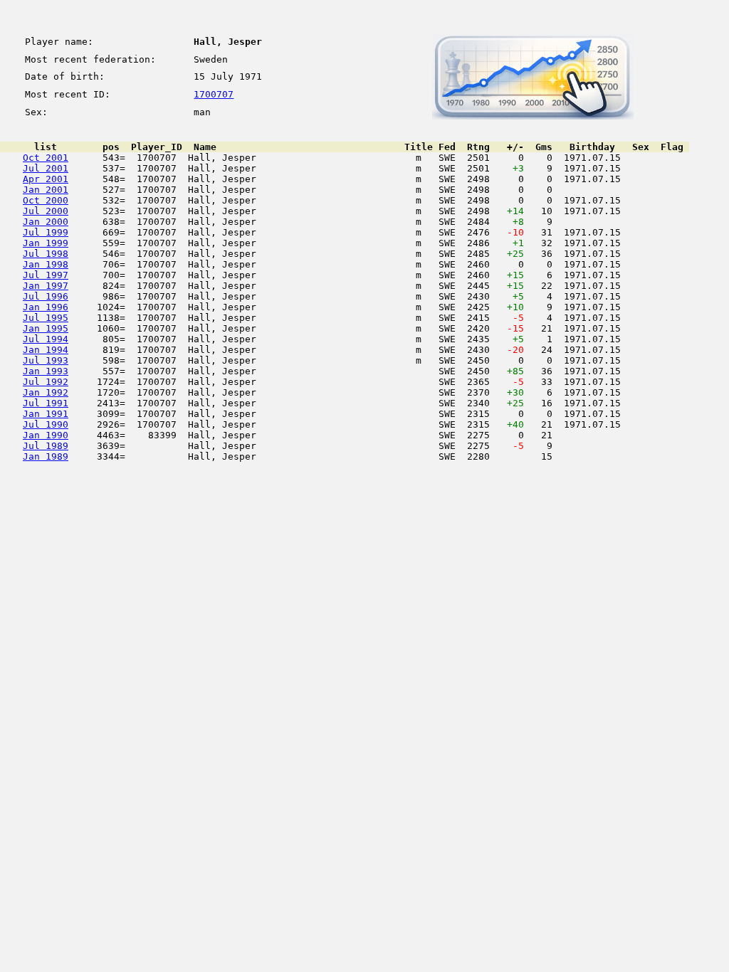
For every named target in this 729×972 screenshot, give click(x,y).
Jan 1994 (45, 349)
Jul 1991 (45, 403)
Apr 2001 (45, 179)
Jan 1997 (45, 285)
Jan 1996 (45, 307)
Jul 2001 (45, 168)
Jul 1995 (45, 317)
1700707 (214, 94)
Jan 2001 (45, 189)
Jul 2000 (45, 211)
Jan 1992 (45, 392)
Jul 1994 (45, 339)
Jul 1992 (45, 381)
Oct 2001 (45, 157)
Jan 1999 (45, 243)
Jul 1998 (45, 253)
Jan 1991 (45, 413)
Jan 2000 (45, 221)
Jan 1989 (45, 456)
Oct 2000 (45, 200)
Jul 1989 (45, 445)
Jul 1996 (45, 296)
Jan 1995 (45, 328)
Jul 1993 (45, 360)
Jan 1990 (45, 435)
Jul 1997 (45, 275)
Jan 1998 (45, 264)
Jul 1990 (45, 424)
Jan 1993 (45, 371)
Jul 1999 (45, 232)
